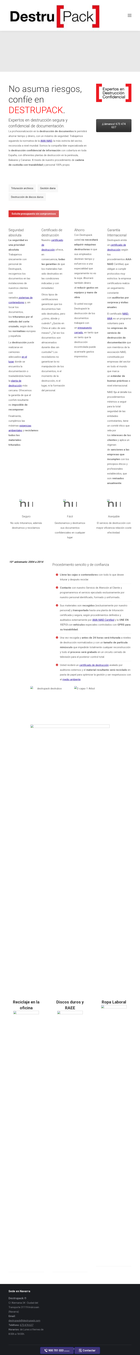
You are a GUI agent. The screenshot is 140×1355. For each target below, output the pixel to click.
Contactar (89, 1350)
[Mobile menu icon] (129, 15)
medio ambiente (71, 679)
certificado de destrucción (94, 665)
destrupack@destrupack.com (24, 1320)
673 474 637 (26, 1325)
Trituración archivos (22, 188)
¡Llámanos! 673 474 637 (114, 125)
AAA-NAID (46, 140)
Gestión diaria (47, 188)
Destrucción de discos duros (27, 197)
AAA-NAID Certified (103, 619)
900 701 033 (58, 1350)
